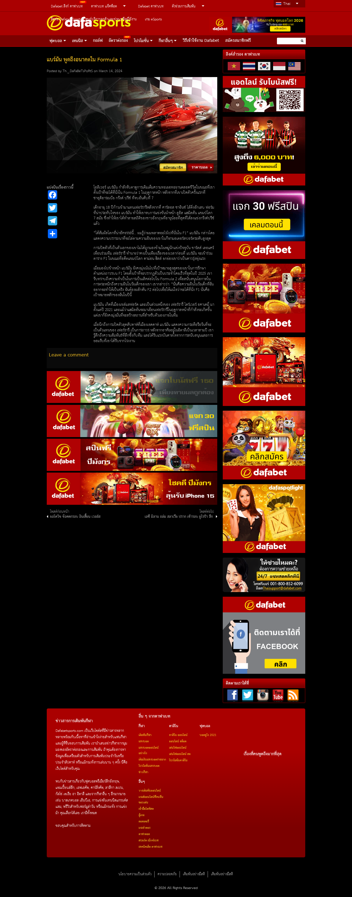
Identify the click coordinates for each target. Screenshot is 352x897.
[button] (302, 41)
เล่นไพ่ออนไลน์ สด (180, 754)
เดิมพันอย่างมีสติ (194, 874)
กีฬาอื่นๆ (166, 41)
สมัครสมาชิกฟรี (238, 41)
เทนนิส (77, 41)
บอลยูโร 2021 (208, 735)
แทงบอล (144, 741)
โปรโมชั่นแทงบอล (149, 766)
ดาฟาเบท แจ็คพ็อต (104, 6)
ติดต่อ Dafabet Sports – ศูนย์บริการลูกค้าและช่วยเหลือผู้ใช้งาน (94, 19)
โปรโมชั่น (141, 41)
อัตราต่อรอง (118, 41)
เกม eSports (153, 19)
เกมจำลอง (144, 828)
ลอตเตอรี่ (144, 821)
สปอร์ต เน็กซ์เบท (149, 840)
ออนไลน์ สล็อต (177, 741)
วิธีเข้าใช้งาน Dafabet (201, 41)
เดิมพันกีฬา (145, 735)
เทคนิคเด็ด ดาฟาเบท (151, 847)
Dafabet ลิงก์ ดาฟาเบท (67, 6)
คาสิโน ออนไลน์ (178, 735)
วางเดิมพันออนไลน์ (150, 791)
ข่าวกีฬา (143, 772)
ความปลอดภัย (167, 874)
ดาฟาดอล (144, 834)
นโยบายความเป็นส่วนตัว (135, 874)
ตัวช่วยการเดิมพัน (184, 6)
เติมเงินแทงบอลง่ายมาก (152, 759)
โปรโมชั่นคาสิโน (178, 760)
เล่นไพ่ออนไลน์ (177, 748)
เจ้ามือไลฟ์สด (146, 809)
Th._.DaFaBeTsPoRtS (78, 71)
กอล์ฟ (98, 41)
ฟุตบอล (56, 41)
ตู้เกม (141, 815)
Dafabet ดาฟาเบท (151, 6)
